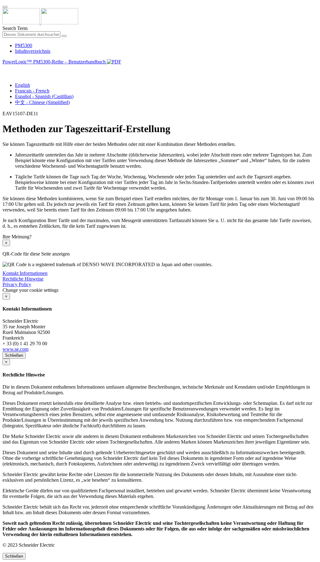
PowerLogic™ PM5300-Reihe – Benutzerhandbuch (54, 61)
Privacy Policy (16, 284)
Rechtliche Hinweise (22, 278)
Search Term (15, 28)
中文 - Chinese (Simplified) (42, 102)
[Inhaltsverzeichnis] (5, 69)
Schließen (14, 355)
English (22, 85)
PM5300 (23, 45)
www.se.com (15, 349)
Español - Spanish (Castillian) (44, 96)
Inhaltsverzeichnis (32, 51)
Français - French (32, 90)
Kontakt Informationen (25, 273)
